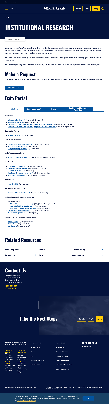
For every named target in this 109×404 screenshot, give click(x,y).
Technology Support (52, 388)
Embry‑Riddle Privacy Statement (26, 400)
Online (7, 2)
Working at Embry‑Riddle (63, 364)
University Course (16, 175)
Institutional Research (62, 360)
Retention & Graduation (18, 193)
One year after (16, 146)
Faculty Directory (35, 347)
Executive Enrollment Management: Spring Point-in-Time (31, 127)
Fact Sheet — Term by (17, 168)
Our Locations (10, 255)
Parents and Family (36, 343)
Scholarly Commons (36, 360)
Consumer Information (62, 351)
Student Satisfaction (21, 204)
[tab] (14, 109)
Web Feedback (99, 387)
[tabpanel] (54, 170)
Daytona (13, 222)
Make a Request (13, 88)
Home (7, 17)
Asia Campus (21, 362)
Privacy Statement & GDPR (77, 387)
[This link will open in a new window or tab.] (83, 343)
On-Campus (14, 2)
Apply (100, 319)
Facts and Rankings (78, 250)
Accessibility (49, 387)
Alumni (33, 351)
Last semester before (19, 144)
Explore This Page (14, 39)
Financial (12, 184)
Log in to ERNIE (88, 346)
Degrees (14, 135)
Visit (87, 9)
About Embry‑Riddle (12, 250)
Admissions (15, 120)
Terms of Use (90, 387)
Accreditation (60, 347)
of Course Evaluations (19, 157)
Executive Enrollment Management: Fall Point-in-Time (30, 124)
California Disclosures (62, 369)
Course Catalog (35, 364)
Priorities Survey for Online (23, 208)
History (41, 255)
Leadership (42, 250)
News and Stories (61, 343)
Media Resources (78, 255)
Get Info (78, 9)
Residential (15, 166)
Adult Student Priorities (21, 206)
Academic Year (15, 171)
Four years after (17, 149)
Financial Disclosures (62, 356)
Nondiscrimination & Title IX (61, 387)
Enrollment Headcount (19, 173)
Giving (32, 356)
